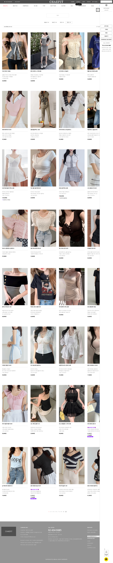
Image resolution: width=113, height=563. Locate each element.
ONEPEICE (25, 6)
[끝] (66, 511)
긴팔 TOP (62, 22)
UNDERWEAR (82, 6)
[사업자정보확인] (39, 540)
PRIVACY (89, 545)
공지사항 (106, 26)
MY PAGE (94, 1)
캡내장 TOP (54, 22)
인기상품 (98, 26)
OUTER (63, 6)
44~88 (35, 6)
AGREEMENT (90, 543)
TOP (44, 6)
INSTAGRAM (106, 8)
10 (63, 511)
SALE (92, 6)
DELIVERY (17, 1)
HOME (88, 541)
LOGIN (72, 1)
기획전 (106, 29)
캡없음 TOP (46, 22)
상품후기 (106, 36)
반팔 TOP (69, 22)
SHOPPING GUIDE (91, 547)
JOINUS (78, 1)
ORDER (88, 1)
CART (83, 1)
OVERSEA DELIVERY (106, 39)
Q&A (106, 32)
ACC (72, 6)
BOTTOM (53, 6)
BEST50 (15, 6)
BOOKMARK (9, 1)
